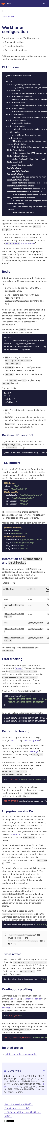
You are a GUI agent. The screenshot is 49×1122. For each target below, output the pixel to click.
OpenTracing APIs (30, 740)
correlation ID (16, 834)
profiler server (20, 243)
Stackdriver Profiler (31, 998)
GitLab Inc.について (14, 1108)
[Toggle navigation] (44, 3)
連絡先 (8, 1116)
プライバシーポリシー (15, 1112)
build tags (33, 751)
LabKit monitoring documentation (21, 1054)
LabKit (13, 740)
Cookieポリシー (33, 1112)
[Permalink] (20, 67)
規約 (27, 1108)
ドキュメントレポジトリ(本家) (18, 1104)
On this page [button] (9, 16)
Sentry (18, 668)
